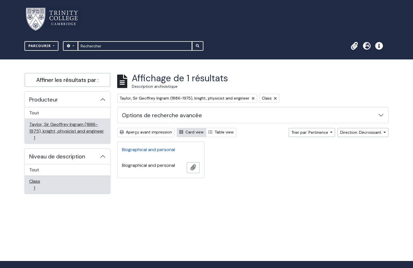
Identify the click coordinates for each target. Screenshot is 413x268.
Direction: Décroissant (361, 132)
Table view (224, 132)
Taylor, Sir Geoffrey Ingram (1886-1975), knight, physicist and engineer (66, 131)
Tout (34, 113)
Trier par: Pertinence (310, 132)
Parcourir (40, 45)
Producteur (43, 99)
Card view (194, 132)
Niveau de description (57, 156)
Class (40, 184)
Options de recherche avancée (162, 115)
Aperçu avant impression (148, 132)
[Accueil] (55, 19)
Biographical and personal (148, 150)
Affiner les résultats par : (67, 80)
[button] (354, 46)
